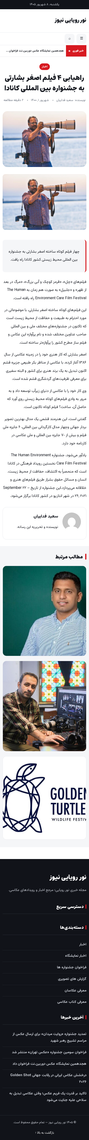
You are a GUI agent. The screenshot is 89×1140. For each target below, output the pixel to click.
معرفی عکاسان (75, 990)
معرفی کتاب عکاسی (71, 1002)
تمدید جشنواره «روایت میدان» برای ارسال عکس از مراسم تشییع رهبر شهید (49, 1037)
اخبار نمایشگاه (75, 956)
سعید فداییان (64, 100)
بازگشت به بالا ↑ (44, 1133)
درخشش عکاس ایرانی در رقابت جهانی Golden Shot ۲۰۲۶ (48, 1079)
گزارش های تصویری (72, 979)
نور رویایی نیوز (70, 20)
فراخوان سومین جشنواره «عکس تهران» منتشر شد (49, 1052)
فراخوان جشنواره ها (71, 967)
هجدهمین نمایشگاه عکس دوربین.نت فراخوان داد (34, 51)
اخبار (44, 67)
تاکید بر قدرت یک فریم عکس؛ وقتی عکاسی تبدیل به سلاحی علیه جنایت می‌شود (47, 1097)
